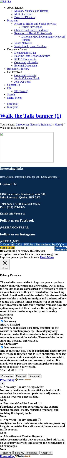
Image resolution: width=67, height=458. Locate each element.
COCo (60, 244)
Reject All (21, 376)
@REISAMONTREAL (14, 227)
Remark (33, 403)
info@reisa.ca (17, 213)
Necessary (10, 321)
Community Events (25, 75)
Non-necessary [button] (9, 343)
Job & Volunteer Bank (26, 78)
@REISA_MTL (10, 241)
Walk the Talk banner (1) (30, 115)
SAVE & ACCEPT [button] (11, 369)
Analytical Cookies (14, 419)
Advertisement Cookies (17, 436)
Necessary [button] (6, 317)
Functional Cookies (15, 403)
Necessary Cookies (15, 386)
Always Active (35, 386)
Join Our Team (22, 81)
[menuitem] (37, 12)
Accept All (34, 376)
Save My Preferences (26, 452)
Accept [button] (35, 257)
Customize (7, 376)
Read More (47, 257)
